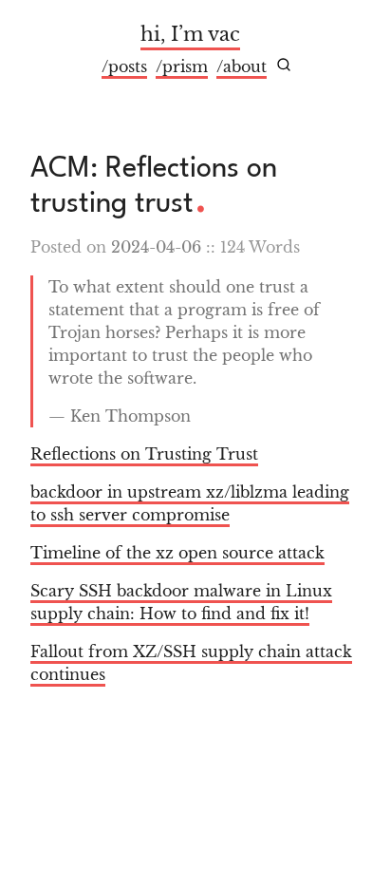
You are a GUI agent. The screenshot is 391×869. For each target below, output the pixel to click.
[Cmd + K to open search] (283, 64)
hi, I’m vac (190, 34)
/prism (182, 66)
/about (241, 66)
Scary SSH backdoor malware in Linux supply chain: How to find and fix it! (181, 602)
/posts (124, 66)
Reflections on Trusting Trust (144, 453)
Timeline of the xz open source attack (177, 552)
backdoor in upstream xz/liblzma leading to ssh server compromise (189, 503)
